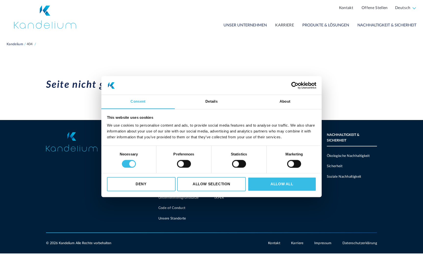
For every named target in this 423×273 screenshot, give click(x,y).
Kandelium (15, 44)
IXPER (219, 197)
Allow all (281, 184)
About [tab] (285, 101)
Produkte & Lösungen (325, 25)
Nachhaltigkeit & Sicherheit (386, 25)
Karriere (284, 25)
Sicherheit (334, 166)
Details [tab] (211, 101)
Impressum (323, 243)
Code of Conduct (172, 208)
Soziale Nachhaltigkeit (344, 176)
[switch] (184, 164)
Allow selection (211, 184)
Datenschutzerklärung (359, 243)
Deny (141, 184)
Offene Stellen (375, 8)
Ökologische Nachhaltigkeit (348, 156)
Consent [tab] (137, 101)
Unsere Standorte (172, 218)
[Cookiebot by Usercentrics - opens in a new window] (294, 85)
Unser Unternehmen (245, 25)
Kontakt (346, 8)
